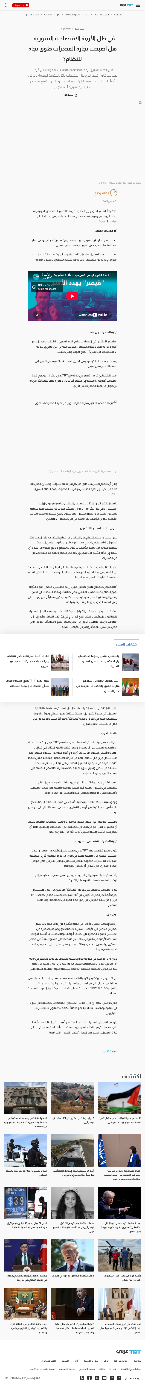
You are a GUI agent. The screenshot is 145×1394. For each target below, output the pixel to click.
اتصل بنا (112, 1369)
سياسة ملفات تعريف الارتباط (42, 1369)
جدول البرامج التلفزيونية (131, 1369)
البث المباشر (19, 5)
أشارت (68, 254)
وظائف (102, 1369)
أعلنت (44, 933)
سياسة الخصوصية (67, 1369)
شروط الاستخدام (87, 1369)
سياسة (80, 28)
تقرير (107, 801)
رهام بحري (101, 193)
